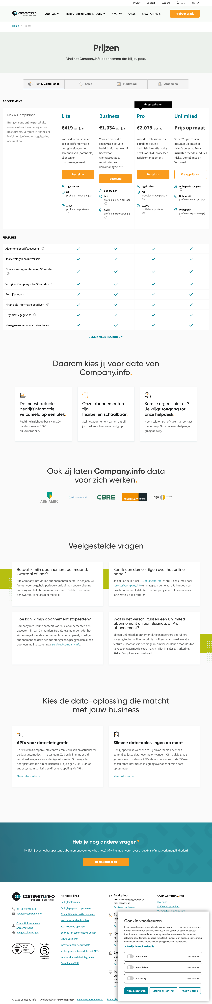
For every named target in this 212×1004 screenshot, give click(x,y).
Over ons (165, 2)
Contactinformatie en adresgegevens (28, 926)
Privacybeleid (114, 999)
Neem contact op (106, 862)
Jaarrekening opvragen (73, 926)
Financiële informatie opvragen (78, 914)
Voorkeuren (142, 956)
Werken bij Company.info (171, 911)
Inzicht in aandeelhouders (75, 920)
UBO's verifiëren (69, 939)
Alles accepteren (136, 990)
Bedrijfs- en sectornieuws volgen (78, 932)
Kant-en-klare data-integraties (77, 957)
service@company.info (127, 585)
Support (151, 2)
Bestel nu (78, 174)
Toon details (191, 956)
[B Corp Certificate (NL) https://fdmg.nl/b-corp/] (45, 951)
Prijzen (117, 13)
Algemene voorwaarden (90, 999)
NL (193, 2)
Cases (132, 13)
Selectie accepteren (163, 990)
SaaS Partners (151, 13)
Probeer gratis (185, 13)
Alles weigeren (190, 990)
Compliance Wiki (70, 963)
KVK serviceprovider (168, 906)
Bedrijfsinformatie (71, 902)
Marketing (141, 978)
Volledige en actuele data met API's (80, 951)
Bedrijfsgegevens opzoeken (76, 908)
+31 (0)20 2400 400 (150, 581)
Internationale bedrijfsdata (75, 945)
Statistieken (142, 967)
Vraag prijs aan (190, 174)
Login (182, 2)
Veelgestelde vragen (28, 932)
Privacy (136, 2)
